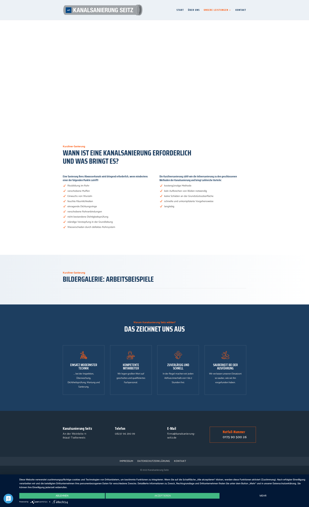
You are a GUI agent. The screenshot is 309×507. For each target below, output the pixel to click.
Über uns (194, 10)
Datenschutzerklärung (153, 461)
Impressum (126, 461)
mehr (263, 495)
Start (180, 10)
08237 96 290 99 (125, 434)
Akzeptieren (162, 495)
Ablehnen (62, 495)
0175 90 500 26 (235, 437)
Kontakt (240, 10)
